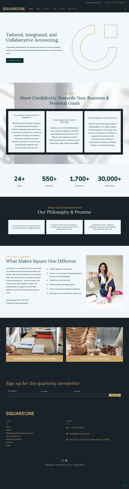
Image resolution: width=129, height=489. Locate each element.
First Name (44, 391)
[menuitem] (31, 8)
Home (31, 9)
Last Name (77, 391)
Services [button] (46, 9)
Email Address (13, 391)
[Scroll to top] (125, 485)
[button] (125, 8)
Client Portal (72, 9)
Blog (55, 9)
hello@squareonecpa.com (94, 2)
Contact (62, 9)
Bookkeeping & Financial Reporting (34, 358)
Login (8, 445)
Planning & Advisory (14, 439)
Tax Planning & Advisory (94, 358)
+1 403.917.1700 (76, 428)
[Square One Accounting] (14, 8)
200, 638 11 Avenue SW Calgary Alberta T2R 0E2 (90, 439)
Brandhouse (70, 465)
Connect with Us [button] (15, 60)
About (38, 9)
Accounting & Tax (13, 436)
